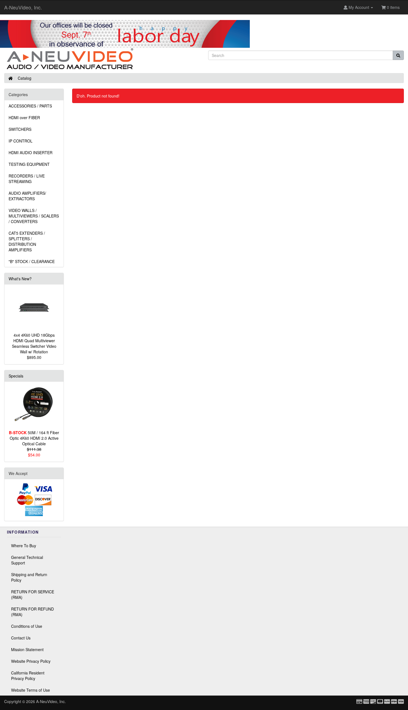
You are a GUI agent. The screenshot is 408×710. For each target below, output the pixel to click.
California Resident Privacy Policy (27, 675)
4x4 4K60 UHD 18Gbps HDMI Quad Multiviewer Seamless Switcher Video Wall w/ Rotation (34, 343)
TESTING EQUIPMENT (29, 164)
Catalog (24, 78)
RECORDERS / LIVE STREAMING (27, 178)
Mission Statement (27, 649)
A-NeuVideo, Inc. (23, 7)
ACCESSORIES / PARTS (30, 106)
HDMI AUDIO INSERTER (30, 152)
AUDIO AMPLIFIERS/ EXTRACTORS (27, 195)
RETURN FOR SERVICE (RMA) (32, 594)
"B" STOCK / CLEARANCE (32, 261)
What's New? (20, 278)
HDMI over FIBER (24, 117)
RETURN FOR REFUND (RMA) (32, 611)
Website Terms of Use (30, 690)
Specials (16, 376)
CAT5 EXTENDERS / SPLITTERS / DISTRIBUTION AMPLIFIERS (27, 241)
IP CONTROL (20, 141)
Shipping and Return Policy (29, 577)
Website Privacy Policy (31, 661)
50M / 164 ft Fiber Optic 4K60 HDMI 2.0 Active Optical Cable (34, 438)
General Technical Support (27, 560)
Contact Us (21, 638)
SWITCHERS (20, 129)
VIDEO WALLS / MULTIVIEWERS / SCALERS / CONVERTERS (34, 216)
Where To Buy (23, 545)
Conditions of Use (26, 626)
